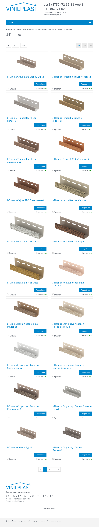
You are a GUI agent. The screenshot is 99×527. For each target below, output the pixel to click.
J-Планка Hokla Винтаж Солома (69, 200)
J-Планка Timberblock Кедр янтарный (67, 119)
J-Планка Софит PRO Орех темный (25, 200)
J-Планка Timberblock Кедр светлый (72, 76)
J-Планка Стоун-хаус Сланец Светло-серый (72, 408)
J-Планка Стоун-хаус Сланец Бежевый (67, 449)
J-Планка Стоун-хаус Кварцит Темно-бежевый (68, 325)
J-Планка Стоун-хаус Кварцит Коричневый (23, 408)
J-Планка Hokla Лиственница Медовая (23, 325)
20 (15, 45)
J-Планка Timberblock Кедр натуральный (21, 161)
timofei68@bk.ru (55, 14)
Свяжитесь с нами (49, 509)
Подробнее (40, 84)
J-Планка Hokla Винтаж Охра (22, 282)
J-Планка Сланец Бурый (19, 447)
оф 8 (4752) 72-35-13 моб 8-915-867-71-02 (29, 496)
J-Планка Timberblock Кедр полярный (21, 119)
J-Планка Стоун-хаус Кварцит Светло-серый (23, 366)
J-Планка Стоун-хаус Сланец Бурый (26, 76)
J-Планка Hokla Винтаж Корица (69, 241)
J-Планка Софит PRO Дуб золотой (71, 159)
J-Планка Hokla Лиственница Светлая (68, 284)
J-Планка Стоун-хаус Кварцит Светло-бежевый (68, 366)
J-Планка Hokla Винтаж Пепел (23, 241)
